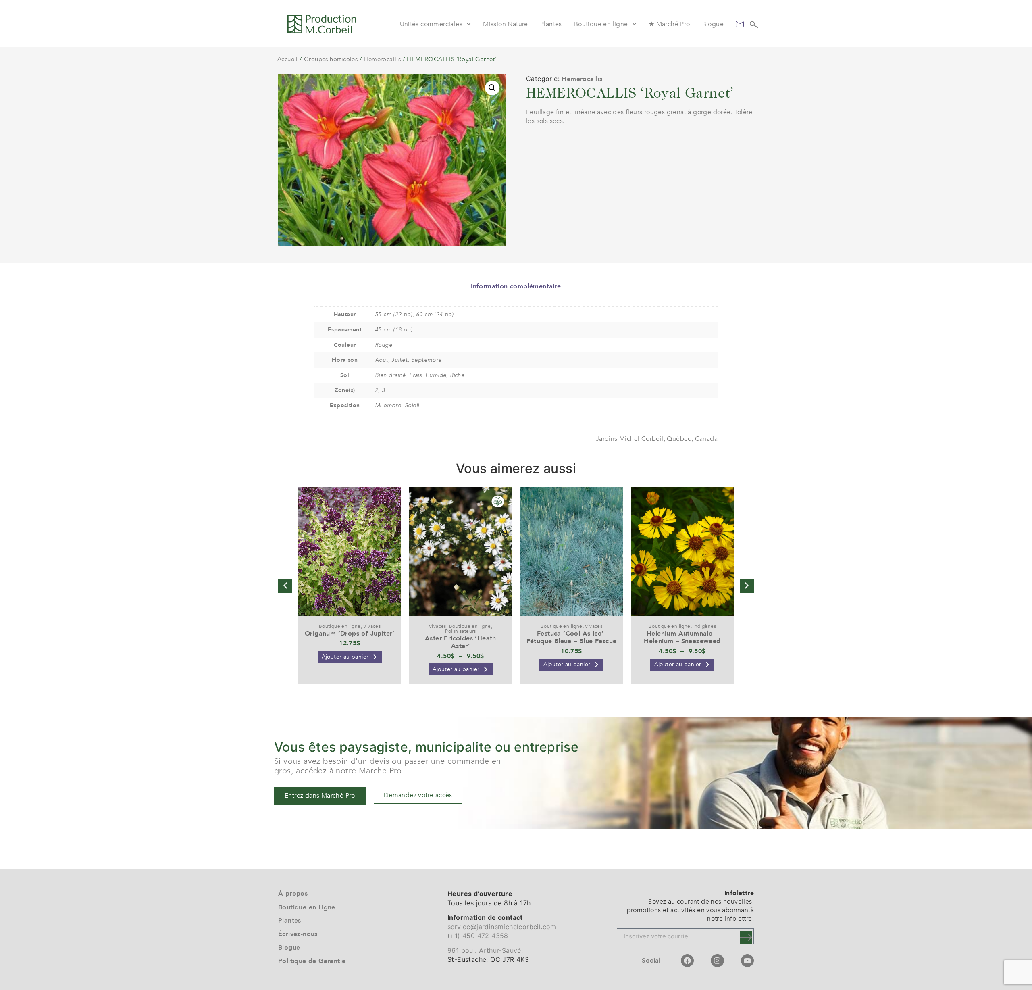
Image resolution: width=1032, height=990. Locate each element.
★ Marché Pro (669, 24)
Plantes (551, 24)
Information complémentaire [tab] (516, 286)
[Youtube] (747, 960)
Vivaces (372, 626)
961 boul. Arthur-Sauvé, (485, 950)
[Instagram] (717, 960)
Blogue (713, 24)
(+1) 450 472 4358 (477, 936)
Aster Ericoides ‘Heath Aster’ (460, 642)
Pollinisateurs (460, 631)
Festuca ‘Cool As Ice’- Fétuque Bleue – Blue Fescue (571, 637)
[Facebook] (687, 960)
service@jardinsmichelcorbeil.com (501, 927)
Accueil (287, 59)
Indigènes (704, 626)
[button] (492, 88)
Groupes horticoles (331, 59)
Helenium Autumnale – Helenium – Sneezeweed (682, 637)
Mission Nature (505, 24)
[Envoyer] (746, 937)
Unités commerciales (431, 24)
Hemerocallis (382, 59)
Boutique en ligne (601, 24)
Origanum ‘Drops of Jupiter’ (350, 633)
